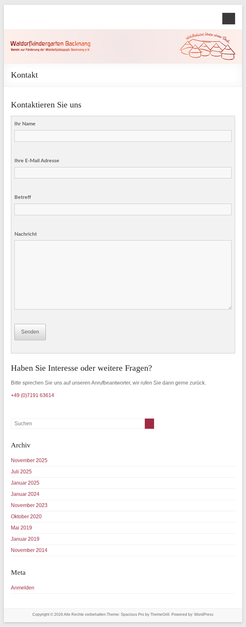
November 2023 (29, 505)
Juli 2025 (21, 471)
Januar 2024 (25, 494)
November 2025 (29, 460)
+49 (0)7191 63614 (32, 395)
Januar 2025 (25, 483)
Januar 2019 (25, 539)
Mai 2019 (21, 527)
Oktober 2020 (26, 516)
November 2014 (29, 550)
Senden (30, 332)
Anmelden (22, 587)
